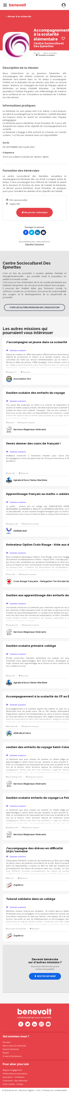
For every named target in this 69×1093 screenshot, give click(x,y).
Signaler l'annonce (34, 244)
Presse (6, 1056)
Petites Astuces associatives (15, 1073)
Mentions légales (26, 1090)
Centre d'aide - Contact (13, 1084)
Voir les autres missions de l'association (34, 307)
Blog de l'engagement (12, 1070)
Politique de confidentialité (55, 1090)
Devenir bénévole (11, 1049)
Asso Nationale (20, 1080)
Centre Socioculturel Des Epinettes (49, 45)
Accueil (37, 53)
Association (8, 1077)
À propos (7, 1042)
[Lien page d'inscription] (64, 5)
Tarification (19, 1077)
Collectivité (8, 1080)
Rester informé (46, 976)
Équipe (6, 1052)
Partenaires (16, 1056)
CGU (38, 1090)
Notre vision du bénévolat (14, 1045)
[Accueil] (14, 5)
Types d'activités (50, 53)
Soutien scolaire (46, 55)
